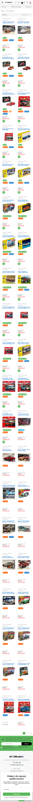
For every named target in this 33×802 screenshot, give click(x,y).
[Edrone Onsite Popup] (16, 401)
